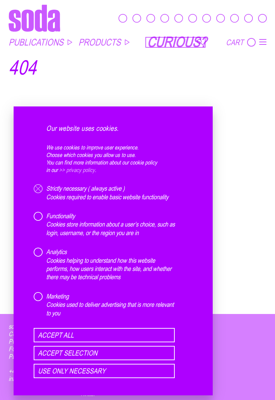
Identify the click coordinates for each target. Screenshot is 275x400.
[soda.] (34, 18)
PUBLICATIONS (36, 42)
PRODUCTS (99, 42)
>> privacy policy (77, 169)
